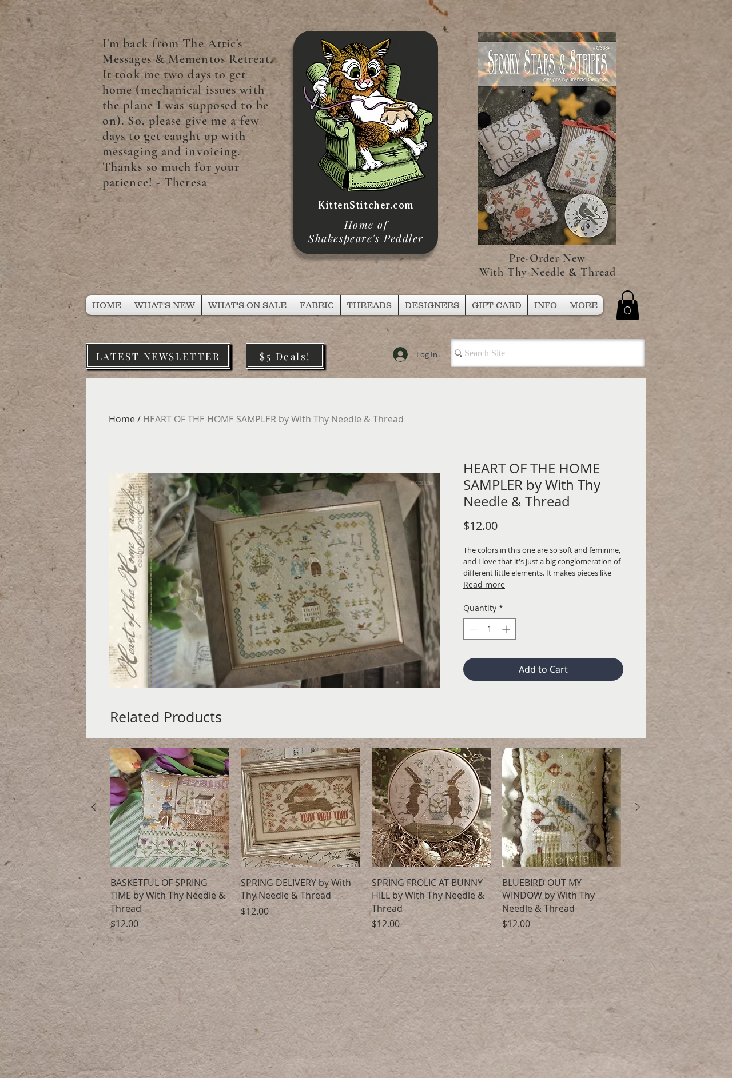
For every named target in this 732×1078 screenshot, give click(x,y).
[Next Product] (638, 807)
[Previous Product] (94, 807)
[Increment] (507, 629)
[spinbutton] (489, 629)
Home (122, 419)
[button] (369, 305)
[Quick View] (169, 807)
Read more (484, 584)
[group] (366, 839)
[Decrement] (472, 629)
